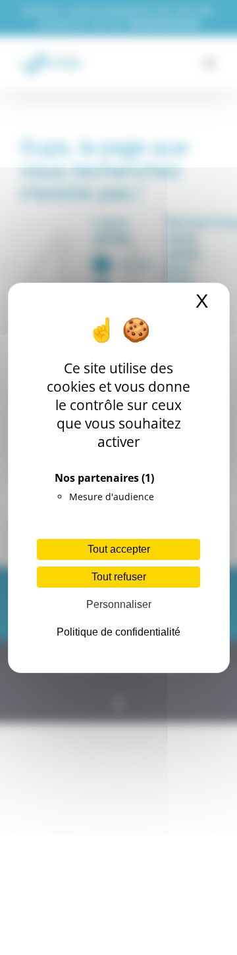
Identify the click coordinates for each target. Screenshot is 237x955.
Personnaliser (118, 604)
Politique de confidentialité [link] (118, 632)
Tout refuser (119, 576)
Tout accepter (119, 549)
